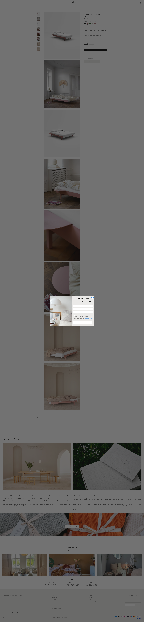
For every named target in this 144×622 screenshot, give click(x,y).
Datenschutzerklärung (88, 318)
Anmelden (83, 322)
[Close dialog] (92, 298)
